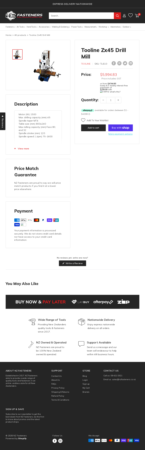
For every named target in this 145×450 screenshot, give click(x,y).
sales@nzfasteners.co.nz (124, 379)
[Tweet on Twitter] (125, 63)
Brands (86, 392)
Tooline (85, 63)
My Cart (86, 388)
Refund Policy (57, 396)
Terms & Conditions (60, 400)
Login (85, 380)
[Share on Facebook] (114, 63)
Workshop (103, 27)
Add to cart (93, 127)
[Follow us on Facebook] (55, 441)
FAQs (53, 384)
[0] (137, 15)
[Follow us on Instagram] (60, 441)
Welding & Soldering (60, 27)
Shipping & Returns (60, 392)
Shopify (22, 438)
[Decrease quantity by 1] (103, 100)
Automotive (115, 27)
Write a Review (75, 264)
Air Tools (20, 27)
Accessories (44, 27)
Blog (85, 376)
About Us (55, 380)
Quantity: (89, 100)
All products (20, 35)
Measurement (90, 27)
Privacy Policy (58, 388)
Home (9, 35)
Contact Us (56, 376)
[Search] (117, 15)
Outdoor (126, 27)
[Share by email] (131, 63)
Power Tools (76, 27)
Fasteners (10, 27)
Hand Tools (31, 27)
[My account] (124, 15)
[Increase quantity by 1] (118, 100)
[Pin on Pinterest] (119, 63)
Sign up (86, 384)
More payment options (120, 133)
